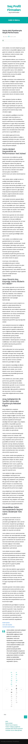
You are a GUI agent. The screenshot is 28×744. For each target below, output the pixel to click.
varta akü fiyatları (7, 625)
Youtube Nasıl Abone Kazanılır (14, 728)
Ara (5, 714)
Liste (6, 721)
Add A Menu (14, 20)
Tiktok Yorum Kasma (11, 725)
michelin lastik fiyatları (8, 627)
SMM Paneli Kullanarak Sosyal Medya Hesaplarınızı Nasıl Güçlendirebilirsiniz (11, 691)
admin (6, 36)
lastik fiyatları (6, 622)
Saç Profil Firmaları (14, 8)
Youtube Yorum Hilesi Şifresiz (13, 730)
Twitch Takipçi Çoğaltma (12, 727)
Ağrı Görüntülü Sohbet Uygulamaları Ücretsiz (16, 687)
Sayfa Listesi (8, 723)
